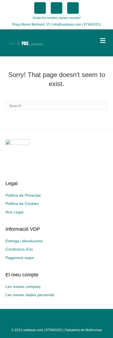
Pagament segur (19, 257)
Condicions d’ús (19, 249)
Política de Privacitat (23, 195)
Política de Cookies (22, 203)
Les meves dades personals (29, 295)
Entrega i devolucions (24, 241)
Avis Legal (14, 212)
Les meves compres (23, 286)
